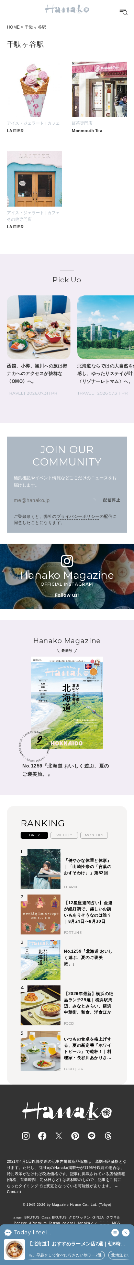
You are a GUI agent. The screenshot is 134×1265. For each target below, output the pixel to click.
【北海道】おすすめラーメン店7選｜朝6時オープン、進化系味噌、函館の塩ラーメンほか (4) (78, 1244)
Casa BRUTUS (54, 1217)
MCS (116, 1223)
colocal (69, 1223)
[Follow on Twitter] (59, 1136)
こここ (104, 1223)
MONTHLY (94, 835)
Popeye (20, 1223)
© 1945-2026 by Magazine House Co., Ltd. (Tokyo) (67, 1204)
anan (17, 1217)
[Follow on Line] (91, 1136)
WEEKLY (64, 835)
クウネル (113, 1217)
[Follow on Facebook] (42, 1136)
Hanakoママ (87, 1223)
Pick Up (67, 279)
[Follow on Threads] (108, 1136)
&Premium (38, 1223)
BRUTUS (32, 1217)
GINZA (98, 1217)
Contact (14, 1192)
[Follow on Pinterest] (75, 1136)
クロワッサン (79, 1217)
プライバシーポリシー (78, 516)
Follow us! (67, 595)
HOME (13, 27)
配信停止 (111, 500)
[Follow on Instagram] (26, 1136)
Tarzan (54, 1223)
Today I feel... (32, 1232)
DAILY (34, 835)
